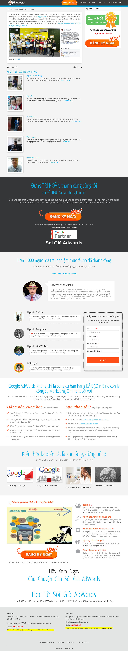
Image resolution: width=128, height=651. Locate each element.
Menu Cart (102, 2)
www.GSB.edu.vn (48, 630)
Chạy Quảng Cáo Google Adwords (78, 487)
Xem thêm (65, 80)
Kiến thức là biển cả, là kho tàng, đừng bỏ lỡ (64, 454)
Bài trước (12, 67)
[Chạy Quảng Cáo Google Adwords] (79, 475)
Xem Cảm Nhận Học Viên (64, 273)
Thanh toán (60, 642)
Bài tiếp (77, 67)
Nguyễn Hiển (42, 17)
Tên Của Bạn (92, 329)
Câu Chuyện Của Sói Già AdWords (64, 579)
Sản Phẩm (82, 2)
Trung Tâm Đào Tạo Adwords (47, 485)
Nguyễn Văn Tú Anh (37, 346)
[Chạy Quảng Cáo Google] (20, 475)
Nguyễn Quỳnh (35, 312)
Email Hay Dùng (93, 344)
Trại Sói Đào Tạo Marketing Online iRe (95, 420)
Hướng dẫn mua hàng (47, 642)
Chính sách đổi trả (82, 642)
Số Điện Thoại (92, 336)
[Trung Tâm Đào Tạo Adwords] (49, 475)
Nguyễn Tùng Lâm (36, 329)
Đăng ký (70, 2)
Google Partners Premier (89, 424)
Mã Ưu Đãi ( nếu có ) (94, 351)
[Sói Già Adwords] (17, 2)
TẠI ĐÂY (17, 59)
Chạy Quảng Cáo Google (16, 485)
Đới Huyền (32, 363)
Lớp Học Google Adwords (104, 485)
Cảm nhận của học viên (94, 550)
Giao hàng (70, 642)
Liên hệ (92, 2)
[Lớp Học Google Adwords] (108, 475)
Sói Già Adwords (13, 9)
